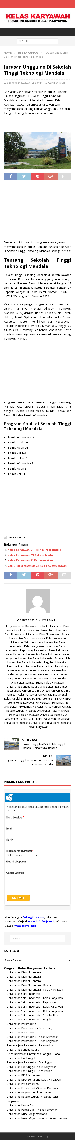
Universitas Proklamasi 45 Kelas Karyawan (30, 706)
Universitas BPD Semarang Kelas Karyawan (34, 1079)
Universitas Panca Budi (54, 714)
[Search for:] (37, 41)
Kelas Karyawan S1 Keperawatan (30, 560)
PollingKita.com (33, 917)
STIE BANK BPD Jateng (35, 698)
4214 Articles (50, 620)
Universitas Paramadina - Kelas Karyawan (32, 1036)
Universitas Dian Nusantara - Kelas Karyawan (37, 638)
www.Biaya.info (25, 926)
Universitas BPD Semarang (23, 1075)
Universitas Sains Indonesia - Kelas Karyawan (35, 998)
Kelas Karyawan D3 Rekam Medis (30, 555)
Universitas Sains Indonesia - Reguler (30, 662)
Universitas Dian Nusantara (37, 630)
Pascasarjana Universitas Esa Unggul (28, 690)
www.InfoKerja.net (41, 921)
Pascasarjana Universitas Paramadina (44, 678)
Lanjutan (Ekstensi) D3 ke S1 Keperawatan (37, 565)
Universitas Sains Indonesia (27, 642)
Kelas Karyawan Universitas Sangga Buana (33, 1054)
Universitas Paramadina (21, 670)
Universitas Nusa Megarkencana (27, 1114)
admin (38, 82)
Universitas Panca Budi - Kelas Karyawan (30, 718)
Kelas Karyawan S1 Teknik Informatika (34, 550)
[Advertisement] (37, 211)
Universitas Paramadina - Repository (45, 666)
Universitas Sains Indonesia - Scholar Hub (44, 658)
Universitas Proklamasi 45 (52, 702)
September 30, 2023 (18, 82)
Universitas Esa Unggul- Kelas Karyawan (32, 1067)
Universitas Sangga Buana (27, 682)
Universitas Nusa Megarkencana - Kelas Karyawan (38, 1118)
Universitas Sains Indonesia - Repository (32, 1002)
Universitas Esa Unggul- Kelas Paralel (30, 1071)
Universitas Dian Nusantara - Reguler (48, 634)
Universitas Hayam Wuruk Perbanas (29, 1092)
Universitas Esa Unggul (54, 686)
